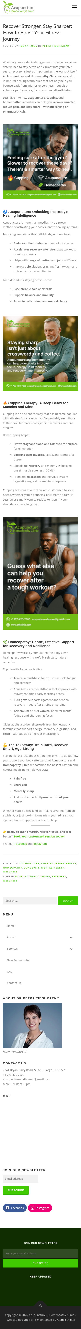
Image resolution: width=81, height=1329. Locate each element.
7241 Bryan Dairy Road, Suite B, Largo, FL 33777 (34, 1070)
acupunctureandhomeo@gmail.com (26, 1079)
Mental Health (53, 867)
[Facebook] (35, 1287)
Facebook (21, 844)
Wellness (10, 880)
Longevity (32, 867)
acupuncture (25, 876)
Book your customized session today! (39, 836)
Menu (74, 7)
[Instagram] (45, 1287)
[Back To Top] (41, 1306)
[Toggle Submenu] (71, 937)
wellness (10, 871)
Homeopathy (12, 867)
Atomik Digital (66, 1320)
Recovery (59, 876)
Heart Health (65, 863)
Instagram (40, 844)
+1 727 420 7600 (13, 1075)
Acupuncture (29, 863)
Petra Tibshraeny (56, 46)
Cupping (47, 863)
